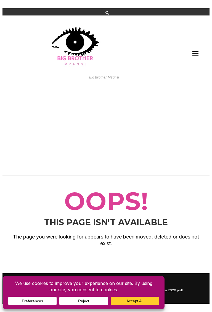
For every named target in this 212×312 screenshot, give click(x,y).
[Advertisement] (106, 130)
